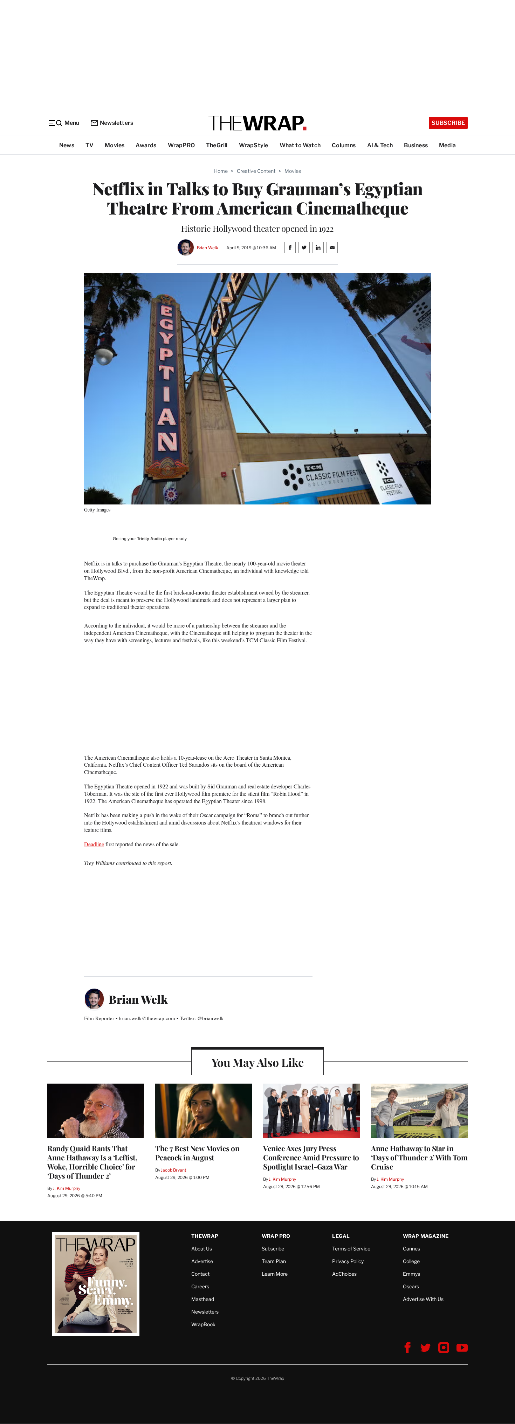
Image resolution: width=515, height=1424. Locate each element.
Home (221, 171)
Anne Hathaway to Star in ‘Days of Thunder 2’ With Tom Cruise (419, 1157)
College (411, 1261)
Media (447, 145)
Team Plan (274, 1261)
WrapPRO (181, 145)
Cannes (411, 1249)
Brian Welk (207, 247)
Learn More (275, 1274)
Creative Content (256, 171)
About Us (201, 1249)
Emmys (411, 1274)
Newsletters (116, 123)
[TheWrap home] (257, 123)
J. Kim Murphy (66, 1188)
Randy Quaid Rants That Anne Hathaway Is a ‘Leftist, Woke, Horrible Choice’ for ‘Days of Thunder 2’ (92, 1162)
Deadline (94, 844)
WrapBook (203, 1324)
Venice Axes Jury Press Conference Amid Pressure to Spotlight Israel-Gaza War (311, 1157)
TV (89, 145)
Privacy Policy (348, 1261)
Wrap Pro (276, 1236)
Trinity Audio (149, 538)
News (66, 145)
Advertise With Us (423, 1299)
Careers (200, 1286)
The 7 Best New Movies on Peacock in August (197, 1153)
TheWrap (204, 1236)
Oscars (411, 1286)
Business (416, 145)
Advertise (202, 1261)
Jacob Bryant (173, 1170)
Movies (114, 145)
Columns (344, 145)
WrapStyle (253, 145)
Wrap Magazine (426, 1236)
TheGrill (217, 145)
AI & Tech (380, 145)
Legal (341, 1236)
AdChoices (344, 1274)
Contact (200, 1274)
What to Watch (300, 145)
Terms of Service (351, 1249)
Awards (146, 145)
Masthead (202, 1299)
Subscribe (448, 123)
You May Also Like (258, 1062)
